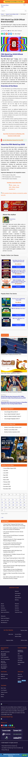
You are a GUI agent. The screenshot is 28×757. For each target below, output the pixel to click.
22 (20, 505)
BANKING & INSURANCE (20, 651)
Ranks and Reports (5, 618)
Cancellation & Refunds (7, 747)
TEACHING (20, 658)
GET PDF (25, 755)
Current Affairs (18, 634)
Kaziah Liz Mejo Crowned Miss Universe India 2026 (14, 574)
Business (17, 603)
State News (17, 595)
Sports (2, 603)
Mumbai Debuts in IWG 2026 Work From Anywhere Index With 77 (12, 551)
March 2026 (6, 479)
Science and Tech (5, 620)
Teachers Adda (24, 630)
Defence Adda (18, 636)
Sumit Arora (5, 30)
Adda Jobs (10, 634)
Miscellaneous (4, 622)
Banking (16, 599)
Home (2, 14)
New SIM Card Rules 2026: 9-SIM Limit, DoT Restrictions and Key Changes (13, 577)
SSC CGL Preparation (3, 662)
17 (2, 505)
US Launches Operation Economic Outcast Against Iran (13, 532)
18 (5, 505)
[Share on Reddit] (6, 34)
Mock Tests (3, 688)
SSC (19, 653)
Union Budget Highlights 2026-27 (12, 418)
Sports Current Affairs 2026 (12, 14)
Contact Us (20, 676)
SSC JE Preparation (5, 659)
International (17, 593)
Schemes (3, 608)
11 (5, 502)
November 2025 (7, 488)
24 (2, 507)
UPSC (19, 664)
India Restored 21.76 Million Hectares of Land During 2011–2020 (14, 555)
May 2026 (5, 475)
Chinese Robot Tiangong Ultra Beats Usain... (11, 354)
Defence (17, 605)
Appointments (18, 597)
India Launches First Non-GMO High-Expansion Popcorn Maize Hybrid (14, 566)
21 (17, 505)
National (17, 591)
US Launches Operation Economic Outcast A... (11, 392)
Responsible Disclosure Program (9, 745)
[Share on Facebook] (9, 34)
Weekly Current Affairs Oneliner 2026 (12, 427)
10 (2, 502)
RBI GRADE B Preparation (4, 667)
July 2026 (5, 470)
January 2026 (6, 484)
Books (2, 696)
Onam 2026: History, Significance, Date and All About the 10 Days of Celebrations (14, 528)
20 (13, 505)
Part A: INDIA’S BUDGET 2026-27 (12, 414)
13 (13, 502)
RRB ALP (3, 676)
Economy (17, 610)
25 (6, 507)
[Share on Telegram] (4, 34)
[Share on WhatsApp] (2, 34)
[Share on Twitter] (11, 34)
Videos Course (4, 692)
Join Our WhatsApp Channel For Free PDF (12, 140)
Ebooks (2, 694)
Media (19, 678)
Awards (2, 605)
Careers (22, 681)
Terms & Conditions (17, 747)
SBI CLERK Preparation (3, 654)
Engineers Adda (9, 640)
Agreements (3, 610)
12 (9, 502)
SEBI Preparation (5, 657)
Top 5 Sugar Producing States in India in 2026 (13, 558)
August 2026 (9, 468)
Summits (17, 608)
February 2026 (6, 482)
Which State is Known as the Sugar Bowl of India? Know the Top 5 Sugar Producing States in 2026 (14, 562)
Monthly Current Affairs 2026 (10, 429)
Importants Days (18, 612)
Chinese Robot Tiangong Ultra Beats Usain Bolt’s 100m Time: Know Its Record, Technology (14, 525)
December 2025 (7, 486)
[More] (24, 5)
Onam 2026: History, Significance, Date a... (11, 373)
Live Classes (4, 690)
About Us (20, 674)
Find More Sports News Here (14, 182)
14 (17, 502)
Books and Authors (5, 612)
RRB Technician (4, 674)
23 (24, 505)
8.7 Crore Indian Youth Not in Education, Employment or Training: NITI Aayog (12, 543)
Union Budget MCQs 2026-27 (11, 411)
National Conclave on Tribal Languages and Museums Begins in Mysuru (13, 540)
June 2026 (5, 472)
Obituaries (3, 616)
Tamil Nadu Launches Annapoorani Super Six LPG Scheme (13, 547)
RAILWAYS (20, 655)
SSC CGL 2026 (4, 678)
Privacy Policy (5, 749)
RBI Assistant (4, 664)
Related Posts (5, 335)
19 (9, 505)
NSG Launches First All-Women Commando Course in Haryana (13, 536)
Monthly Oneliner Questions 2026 (12, 432)
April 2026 (5, 477)
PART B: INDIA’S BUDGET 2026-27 (12, 416)
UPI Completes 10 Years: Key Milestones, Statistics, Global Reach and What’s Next (13, 570)
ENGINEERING (21, 662)
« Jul (2, 517)
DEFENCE (20, 660)
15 (20, 502)
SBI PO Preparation (5, 651)
